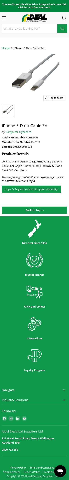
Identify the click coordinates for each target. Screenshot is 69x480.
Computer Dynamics (18, 132)
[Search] (62, 28)
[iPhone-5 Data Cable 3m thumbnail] (8, 111)
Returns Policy (32, 472)
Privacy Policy (18, 467)
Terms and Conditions (42, 467)
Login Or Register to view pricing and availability (31, 189)
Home (6, 48)
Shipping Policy (11, 472)
